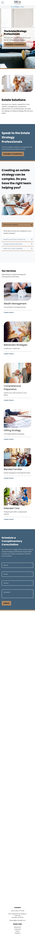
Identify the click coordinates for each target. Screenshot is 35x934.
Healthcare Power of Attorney (14, 239)
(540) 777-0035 (19, 911)
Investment (17, 929)
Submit (6, 603)
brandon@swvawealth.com (18, 920)
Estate (17, 931)
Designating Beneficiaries (12, 244)
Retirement (17, 927)
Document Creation (10, 224)
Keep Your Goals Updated (12, 248)
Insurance (17, 933)
